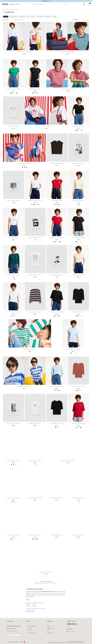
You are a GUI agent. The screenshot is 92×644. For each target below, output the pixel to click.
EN (75, 631)
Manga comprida (13, 16)
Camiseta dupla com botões (78, 535)
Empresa (49, 626)
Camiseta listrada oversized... (67, 51)
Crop (28, 16)
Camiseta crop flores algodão (13, 200)
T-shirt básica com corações (46, 572)
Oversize (54, 16)
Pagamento (29, 628)
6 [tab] (7, 246)
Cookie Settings (65, 642)
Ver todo (6, 16)
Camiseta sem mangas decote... (57, 163)
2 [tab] (26, 60)
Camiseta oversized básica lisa (57, 311)
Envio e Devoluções (31, 626)
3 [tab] (5, 60)
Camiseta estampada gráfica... (57, 274)
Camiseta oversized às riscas (29, 349)
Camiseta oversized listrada (67, 89)
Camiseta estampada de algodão (24, 51)
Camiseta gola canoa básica (35, 460)
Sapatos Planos (30, 611)
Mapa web (82, 642)
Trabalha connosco (51, 628)
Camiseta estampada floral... (35, 274)
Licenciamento (39, 16)
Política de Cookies (58, 642)
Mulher (11, 4)
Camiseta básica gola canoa (13, 535)
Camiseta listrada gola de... (57, 497)
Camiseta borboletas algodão (35, 237)
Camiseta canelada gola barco (78, 311)
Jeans (28, 605)
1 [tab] (4, 60)
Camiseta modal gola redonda (35, 497)
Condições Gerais (72, 642)
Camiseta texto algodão (13, 126)
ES (70, 631)
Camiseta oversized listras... (24, 386)
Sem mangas (47, 16)
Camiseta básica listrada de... (35, 311)
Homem (17, 4)
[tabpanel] (24, 36)
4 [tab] (6, 60)
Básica (33, 16)
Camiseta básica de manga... (35, 535)
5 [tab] (28, 60)
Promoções (29, 630)
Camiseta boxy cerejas (46, 126)
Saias (34, 605)
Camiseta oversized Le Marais (13, 423)
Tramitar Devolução (31, 632)
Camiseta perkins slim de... (57, 535)
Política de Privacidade (51, 642)
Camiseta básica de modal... (35, 88)
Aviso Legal (78, 642)
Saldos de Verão (50, 632)
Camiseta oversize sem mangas (78, 237)
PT (72, 631)
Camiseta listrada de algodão (67, 460)
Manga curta (22, 16)
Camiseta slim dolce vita (13, 237)
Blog (48, 630)
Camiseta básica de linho (78, 274)
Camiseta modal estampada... (35, 423)
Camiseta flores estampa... (78, 163)
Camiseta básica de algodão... (13, 88)
